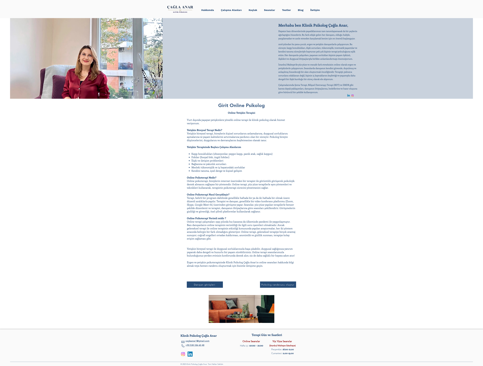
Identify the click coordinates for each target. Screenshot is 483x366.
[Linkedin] (348, 95)
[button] (286, 9)
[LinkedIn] (190, 354)
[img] (180, 13)
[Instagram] (352, 95)
